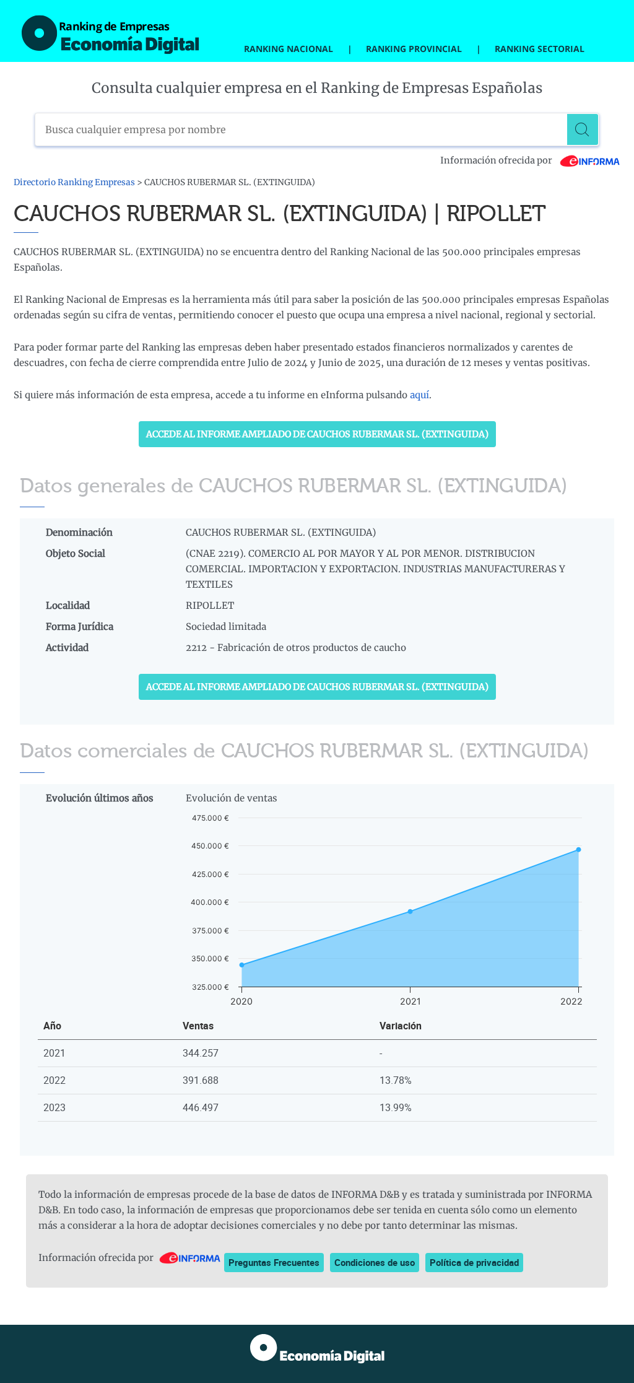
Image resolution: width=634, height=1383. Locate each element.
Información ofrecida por (497, 160)
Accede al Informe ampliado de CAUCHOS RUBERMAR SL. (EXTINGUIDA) (317, 434)
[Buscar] (582, 129)
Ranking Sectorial (539, 49)
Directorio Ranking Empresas (74, 182)
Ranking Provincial (414, 49)
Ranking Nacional (288, 49)
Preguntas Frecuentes (273, 1262)
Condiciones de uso (374, 1262)
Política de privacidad (474, 1262)
